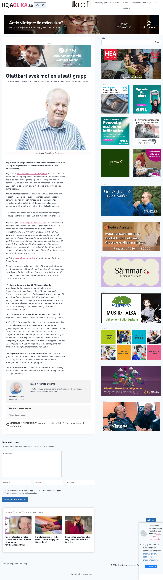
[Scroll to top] (6, 570)
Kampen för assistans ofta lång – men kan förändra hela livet (77, 539)
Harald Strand (15, 81)
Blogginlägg (65, 81)
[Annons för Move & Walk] (131, 359)
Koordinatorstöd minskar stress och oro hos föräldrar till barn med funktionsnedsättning (18, 541)
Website (70, 482)
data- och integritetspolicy (154, 536)
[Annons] (81, 33)
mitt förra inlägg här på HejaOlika (32, 173)
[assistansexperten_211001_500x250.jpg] (131, 395)
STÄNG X (151, 520)
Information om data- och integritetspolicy (150, 557)
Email (38, 482)
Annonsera (136, 2)
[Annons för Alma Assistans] (48, 56)
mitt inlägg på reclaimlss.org (33, 222)
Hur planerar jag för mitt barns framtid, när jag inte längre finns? (47, 539)
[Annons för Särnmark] (131, 286)
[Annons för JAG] (147, 176)
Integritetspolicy (10, 563)
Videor (126, 2)
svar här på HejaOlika (25, 258)
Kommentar (9, 453)
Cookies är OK (151, 566)
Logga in (126, 8)
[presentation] (18, 525)
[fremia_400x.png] (115, 163)
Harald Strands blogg (17, 415)
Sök (103, 38)
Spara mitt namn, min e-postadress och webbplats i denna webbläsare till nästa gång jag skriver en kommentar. (33, 492)
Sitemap (23, 563)
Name (6, 482)
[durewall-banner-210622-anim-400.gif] (147, 131)
